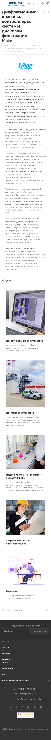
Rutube (28, 707)
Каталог (6, 642)
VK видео (34, 707)
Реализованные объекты (15, 680)
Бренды (6, 654)
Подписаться (40, 631)
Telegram (16, 707)
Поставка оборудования (20, 413)
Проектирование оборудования (24, 341)
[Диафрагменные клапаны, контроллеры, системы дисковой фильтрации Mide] (25, 66)
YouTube (22, 707)
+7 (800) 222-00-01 (26, 689)
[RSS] (43, 12)
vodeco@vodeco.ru (27, 694)
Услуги (5, 648)
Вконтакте (10, 707)
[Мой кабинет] (42, 4)
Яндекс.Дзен (40, 707)
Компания (7, 668)
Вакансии (11, 591)
